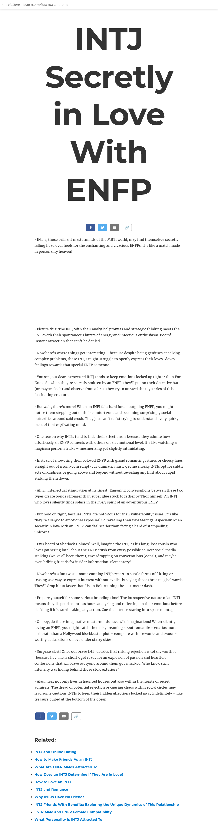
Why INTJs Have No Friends (59, 797)
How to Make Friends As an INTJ (63, 759)
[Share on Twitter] (102, 227)
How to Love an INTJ (52, 782)
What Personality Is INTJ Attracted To (68, 820)
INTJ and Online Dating (55, 752)
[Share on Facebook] (90, 227)
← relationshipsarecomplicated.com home (35, 4)
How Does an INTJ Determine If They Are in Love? (78, 775)
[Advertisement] (109, 291)
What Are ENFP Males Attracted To (65, 767)
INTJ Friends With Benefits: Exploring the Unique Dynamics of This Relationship (106, 805)
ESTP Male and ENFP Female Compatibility (73, 812)
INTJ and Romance (51, 789)
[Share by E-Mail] (114, 227)
